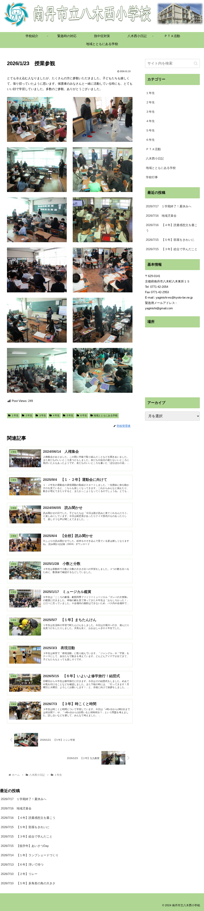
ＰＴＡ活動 (153, 149)
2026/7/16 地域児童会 (161, 215)
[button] (195, 63)
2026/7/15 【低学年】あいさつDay (25, 845)
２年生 (28, 415)
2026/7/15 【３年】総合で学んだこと (171, 249)
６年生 (83, 415)
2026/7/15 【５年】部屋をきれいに (170, 239)
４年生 (56, 415)
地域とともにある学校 (106, 415)
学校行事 (152, 177)
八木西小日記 (155, 158)
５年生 (69, 415)
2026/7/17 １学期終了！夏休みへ (168, 206)
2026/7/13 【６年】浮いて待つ (22, 864)
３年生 (42, 415)
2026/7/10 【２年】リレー (19, 874)
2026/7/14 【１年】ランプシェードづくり (29, 855)
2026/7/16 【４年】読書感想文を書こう (171, 227)
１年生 (15, 415)
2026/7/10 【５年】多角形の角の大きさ (28, 883)
